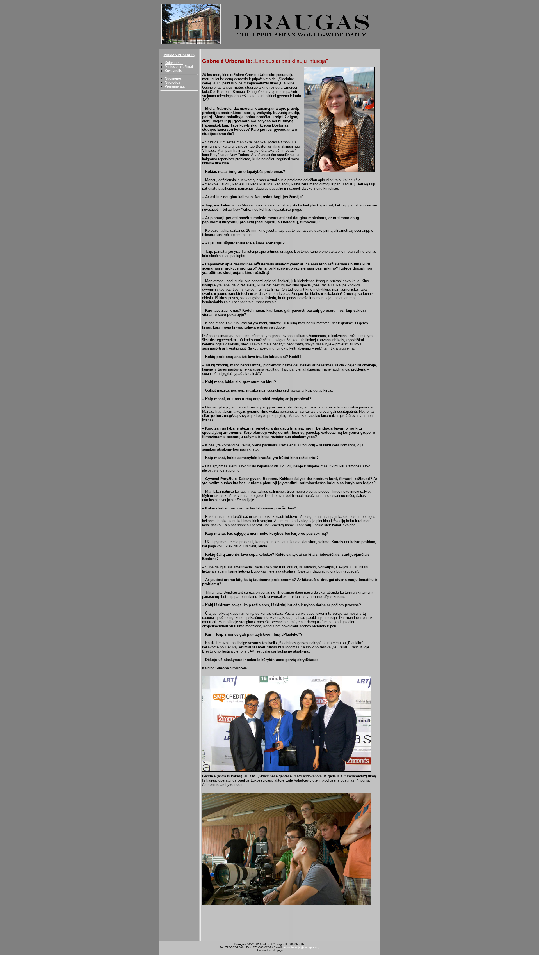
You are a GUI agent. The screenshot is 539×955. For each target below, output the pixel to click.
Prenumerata (175, 86)
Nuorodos (172, 82)
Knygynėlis (173, 71)
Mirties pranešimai (179, 67)
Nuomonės (173, 79)
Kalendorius (174, 63)
